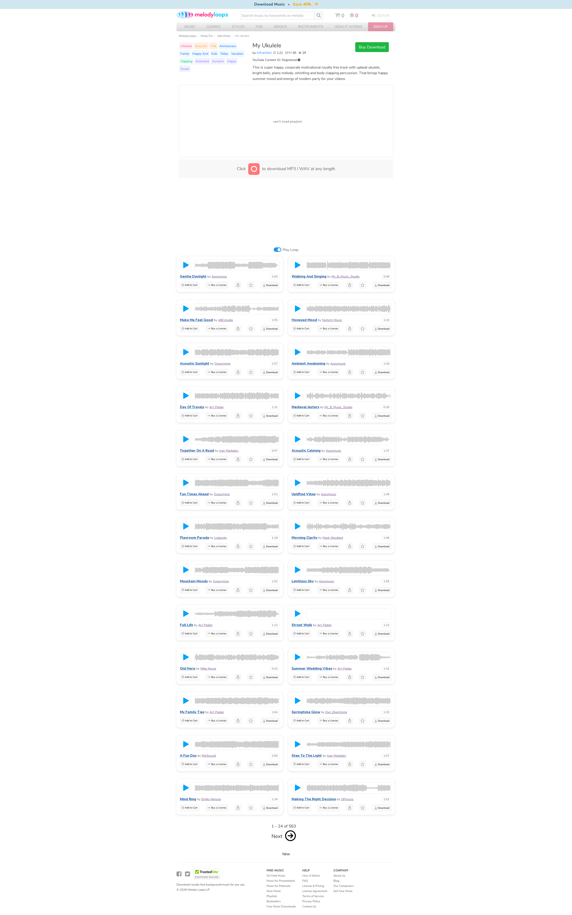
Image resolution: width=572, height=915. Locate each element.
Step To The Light (307, 755)
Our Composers (343, 886)
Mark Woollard (333, 538)
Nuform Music (332, 320)
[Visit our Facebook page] (179, 874)
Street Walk (302, 625)
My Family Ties (192, 712)
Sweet (184, 69)
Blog (336, 881)
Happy (231, 61)
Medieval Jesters (305, 407)
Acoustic (201, 46)
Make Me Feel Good (196, 320)
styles (238, 26)
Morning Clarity (305, 537)
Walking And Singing (309, 276)
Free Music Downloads (281, 907)
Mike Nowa (208, 668)
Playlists (272, 896)
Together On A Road (197, 450)
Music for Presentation (281, 881)
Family (184, 53)
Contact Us (309, 907)
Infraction (264, 52)
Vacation (237, 53)
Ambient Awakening (308, 363)
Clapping (186, 61)
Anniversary (227, 46)
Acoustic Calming (306, 450)
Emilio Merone (211, 799)
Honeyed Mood (304, 320)
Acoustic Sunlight (194, 363)
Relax (224, 53)
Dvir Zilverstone (336, 712)
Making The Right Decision (314, 799)
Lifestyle (186, 46)
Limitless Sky (303, 581)
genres (213, 26)
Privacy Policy (311, 901)
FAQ (305, 881)
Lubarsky (220, 538)
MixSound (209, 756)
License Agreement (314, 891)
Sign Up (380, 26)
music (190, 26)
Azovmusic (219, 276)
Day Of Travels (192, 407)
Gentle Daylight (193, 276)
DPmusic (347, 799)
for (259, 26)
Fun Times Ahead (194, 494)
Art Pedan (216, 407)
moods (280, 26)
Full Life (186, 625)
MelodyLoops (187, 36)
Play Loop (290, 249)
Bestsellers (274, 901)
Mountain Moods (194, 581)
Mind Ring (188, 799)
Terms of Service (313, 896)
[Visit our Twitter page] (187, 874)
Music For (207, 36)
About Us (339, 876)
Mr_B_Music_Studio (346, 276)
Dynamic (218, 61)
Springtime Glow (306, 712)
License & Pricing (313, 886)
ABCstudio (225, 320)
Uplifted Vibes (304, 494)
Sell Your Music (343, 891)
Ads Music (224, 36)
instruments (310, 26)
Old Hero (187, 668)
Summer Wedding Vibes (312, 668)
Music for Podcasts (278, 886)
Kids (214, 53)
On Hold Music (276, 876)
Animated (202, 61)
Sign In (383, 15)
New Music (274, 891)
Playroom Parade (194, 537)
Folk (213, 46)
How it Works (348, 26)
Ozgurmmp (222, 363)
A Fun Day (188, 755)
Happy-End (200, 53)
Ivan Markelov (228, 451)
